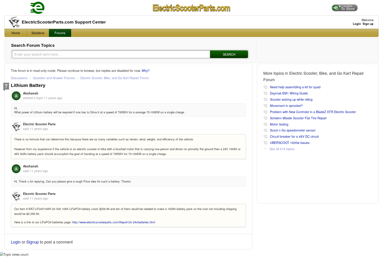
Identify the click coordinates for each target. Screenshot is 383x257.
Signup (32, 242)
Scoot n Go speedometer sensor (293, 130)
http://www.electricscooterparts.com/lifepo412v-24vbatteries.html (113, 222)
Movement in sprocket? (286, 105)
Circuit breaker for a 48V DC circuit (294, 136)
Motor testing (279, 124)
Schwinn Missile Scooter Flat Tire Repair (298, 118)
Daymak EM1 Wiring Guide (289, 93)
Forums (60, 33)
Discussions (19, 78)
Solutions (37, 33)
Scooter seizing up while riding (291, 99)
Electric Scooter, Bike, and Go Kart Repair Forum (114, 78)
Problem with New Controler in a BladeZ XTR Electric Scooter (313, 112)
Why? (146, 70)
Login (16, 242)
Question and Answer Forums (54, 78)
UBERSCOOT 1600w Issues (289, 142)
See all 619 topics (282, 149)
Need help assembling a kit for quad (295, 87)
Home (16, 33)
